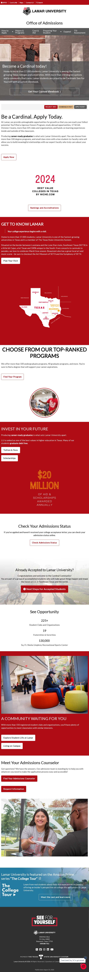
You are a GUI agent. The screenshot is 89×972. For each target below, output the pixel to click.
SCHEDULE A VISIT (66, 107)
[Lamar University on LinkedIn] (47, 949)
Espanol (67, 31)
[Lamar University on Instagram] (44, 949)
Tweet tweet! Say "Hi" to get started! (72, 960)
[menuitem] (7, 31)
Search (40, 2)
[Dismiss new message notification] (85, 957)
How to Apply (5, 31)
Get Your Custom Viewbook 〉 (44, 91)
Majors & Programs (19, 31)
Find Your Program (12, 376)
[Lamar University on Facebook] (40, 949)
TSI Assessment (79, 31)
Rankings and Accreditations (44, 208)
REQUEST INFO (50, 107)
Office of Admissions (44, 23)
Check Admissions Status (44, 542)
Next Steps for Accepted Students (46, 589)
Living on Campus (12, 746)
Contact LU (30, 2)
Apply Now (8, 157)
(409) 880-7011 (44, 943)
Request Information (13, 789)
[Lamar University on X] (36, 949)
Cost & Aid (13, 2)
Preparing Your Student (50, 31)
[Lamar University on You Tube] (52, 949)
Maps (21, 2)
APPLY (4, 2)
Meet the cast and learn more (55, 897)
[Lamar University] (44, 11)
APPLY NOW (79, 107)
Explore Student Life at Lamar (18, 737)
